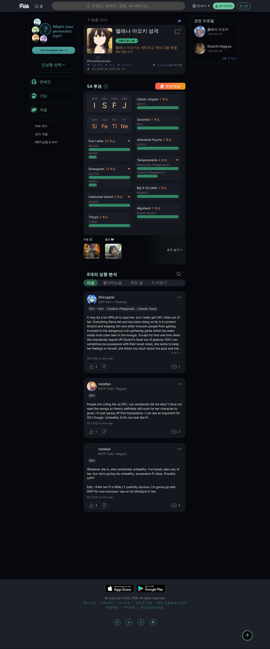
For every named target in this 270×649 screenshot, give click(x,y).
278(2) (93, 221)
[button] (109, 221)
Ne (124, 126)
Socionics (143, 119)
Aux (104, 119)
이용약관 (112, 607)
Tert (114, 119)
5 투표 (118, 197)
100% (114, 98)
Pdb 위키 (41, 126)
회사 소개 (89, 602)
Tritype (93, 217)
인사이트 (124, 602)
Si (94, 126)
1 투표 (163, 99)
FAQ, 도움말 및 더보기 (172, 602)
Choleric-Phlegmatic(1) (151, 172)
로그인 (243, 6)
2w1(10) (94, 173)
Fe (104, 126)
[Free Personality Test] (53, 36)
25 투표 (110, 141)
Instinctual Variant (101, 197)
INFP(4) (93, 153)
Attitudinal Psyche (149, 140)
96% (94, 98)
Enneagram (96, 169)
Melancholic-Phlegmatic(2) (153, 164)
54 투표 (94, 86)
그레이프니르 (126, 40)
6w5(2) (93, 181)
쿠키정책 (129, 607)
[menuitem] (53, 82)
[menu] (53, 96)
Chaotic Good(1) (147, 213)
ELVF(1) (141, 144)
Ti (114, 126)
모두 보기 (173, 250)
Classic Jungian (147, 99)
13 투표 (110, 169)
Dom (94, 119)
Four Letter (96, 141)
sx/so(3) (93, 201)
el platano (163, 65)
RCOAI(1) (142, 192)
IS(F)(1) (141, 104)
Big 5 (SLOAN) (147, 188)
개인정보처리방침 (152, 607)
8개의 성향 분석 (102, 274)
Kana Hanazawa (112, 256)
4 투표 (163, 160)
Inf (124, 119)
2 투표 (103, 217)
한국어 (201, 6)
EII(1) (140, 124)
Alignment (144, 208)
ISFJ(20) (94, 145)
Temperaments (147, 160)
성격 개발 (41, 134)
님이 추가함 (169, 65)
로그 (112, 65)
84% (104, 98)
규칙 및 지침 (143, 602)
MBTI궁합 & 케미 (46, 142)
